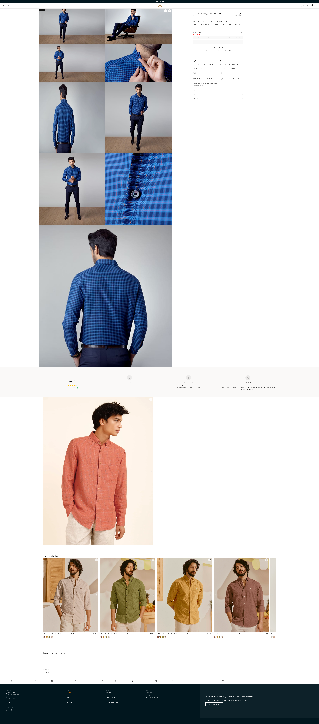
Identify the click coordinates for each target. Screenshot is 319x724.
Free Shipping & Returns (152, 697)
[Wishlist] (311, 6)
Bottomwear (69, 702)
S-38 (200, 38)
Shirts (68, 695)
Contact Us (109, 695)
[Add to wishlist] (165, 10)
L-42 (220, 38)
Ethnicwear (69, 705)
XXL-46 (239, 38)
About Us (108, 692)
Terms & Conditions (111, 697)
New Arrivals (69, 692)
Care (194, 90)
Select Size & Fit (218, 47)
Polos (68, 697)
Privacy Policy (109, 700)
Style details (197, 94)
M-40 (210, 38)
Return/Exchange (150, 695)
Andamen (156, 721)
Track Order (149, 692)
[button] (4, 5)
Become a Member (213, 704)
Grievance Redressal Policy (112, 702)
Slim (234, 42)
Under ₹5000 (47, 672)
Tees (68, 700)
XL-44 (230, 38)
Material (196, 98)
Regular (209, 42)
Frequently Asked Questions (113, 705)
